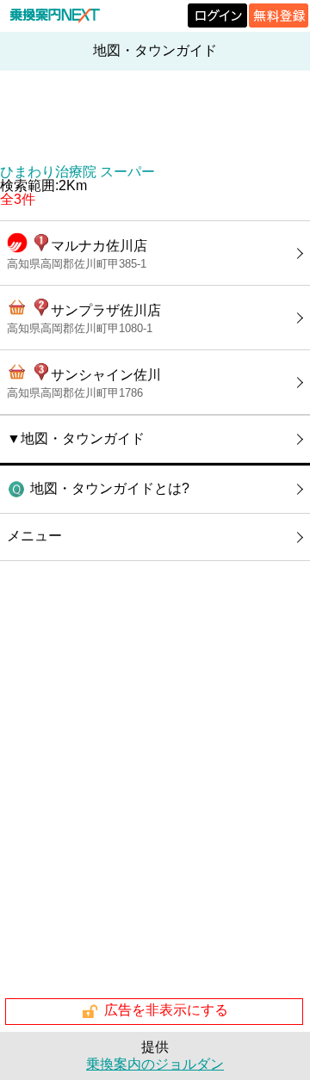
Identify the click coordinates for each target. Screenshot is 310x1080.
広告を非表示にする (166, 1010)
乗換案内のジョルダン (155, 1064)
